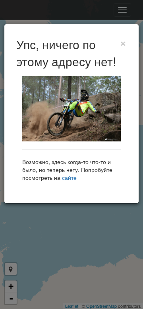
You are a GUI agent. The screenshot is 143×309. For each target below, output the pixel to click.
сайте (69, 177)
